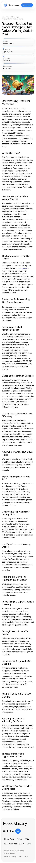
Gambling (15, 17)
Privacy (14, 856)
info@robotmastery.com (14, 844)
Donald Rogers (8, 43)
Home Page (9, 839)
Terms (20, 856)
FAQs (27, 839)
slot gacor (23, 268)
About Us (7, 856)
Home (3, 17)
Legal (26, 856)
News (9, 17)
